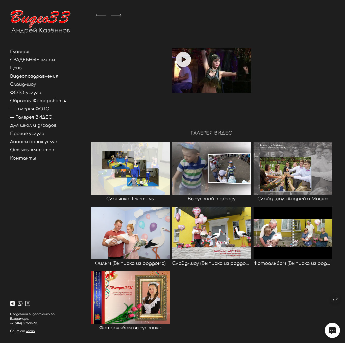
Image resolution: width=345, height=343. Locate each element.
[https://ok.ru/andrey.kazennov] (27, 304)
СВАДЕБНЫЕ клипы (32, 59)
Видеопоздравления (34, 76)
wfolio (30, 331)
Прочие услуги (27, 133)
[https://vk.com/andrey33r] (12, 304)
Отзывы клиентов (32, 149)
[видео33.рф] (40, 22)
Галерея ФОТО (32, 108)
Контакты (23, 158)
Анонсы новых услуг (33, 141)
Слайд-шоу (23, 84)
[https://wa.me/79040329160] (20, 304)
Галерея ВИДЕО (34, 117)
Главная (19, 51)
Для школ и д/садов (33, 125)
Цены (16, 68)
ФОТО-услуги (25, 92)
